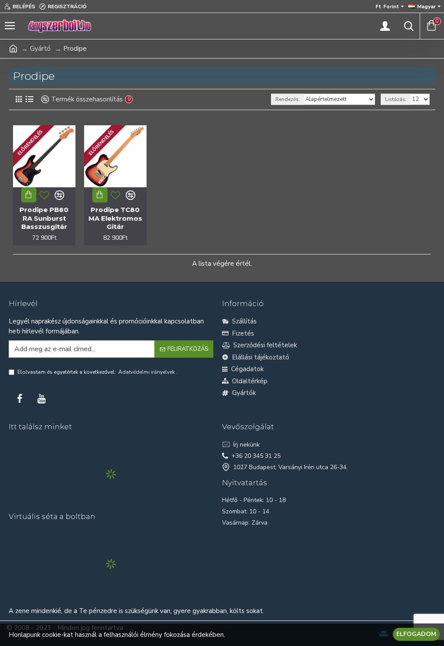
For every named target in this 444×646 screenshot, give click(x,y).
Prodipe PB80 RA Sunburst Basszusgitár (44, 218)
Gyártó (40, 48)
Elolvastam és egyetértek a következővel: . (97, 372)
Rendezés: (287, 99)
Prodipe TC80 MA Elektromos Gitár (115, 218)
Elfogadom (416, 634)
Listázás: (396, 99)
